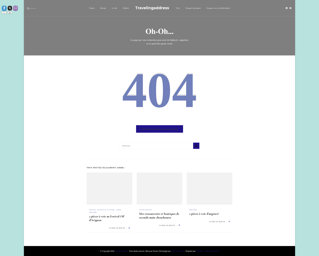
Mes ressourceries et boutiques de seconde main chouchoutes (159, 215)
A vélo (114, 8)
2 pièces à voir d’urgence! (204, 214)
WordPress (200, 251)
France (92, 8)
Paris (118, 210)
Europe (103, 8)
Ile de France (145, 210)
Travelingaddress (152, 8)
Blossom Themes (178, 251)
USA (178, 8)
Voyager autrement (193, 8)
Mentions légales (212, 251)
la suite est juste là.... (118, 228)
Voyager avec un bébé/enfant (218, 8)
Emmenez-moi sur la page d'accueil (160, 129)
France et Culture (106, 210)
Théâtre (126, 8)
